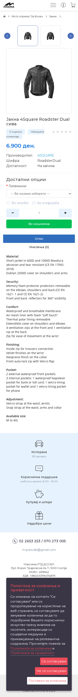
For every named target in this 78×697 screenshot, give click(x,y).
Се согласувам (54, 661)
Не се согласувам (51, 671)
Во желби (20, 203)
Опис (39, 239)
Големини (17, 186)
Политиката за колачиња (30, 648)
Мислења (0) (39, 247)
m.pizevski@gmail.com (39, 550)
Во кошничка (39, 224)
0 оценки (15, 131)
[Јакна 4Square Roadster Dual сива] (39, 81)
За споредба (48, 203)
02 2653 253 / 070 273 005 (42, 541)
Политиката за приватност (32, 653)
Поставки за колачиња (47, 681)
